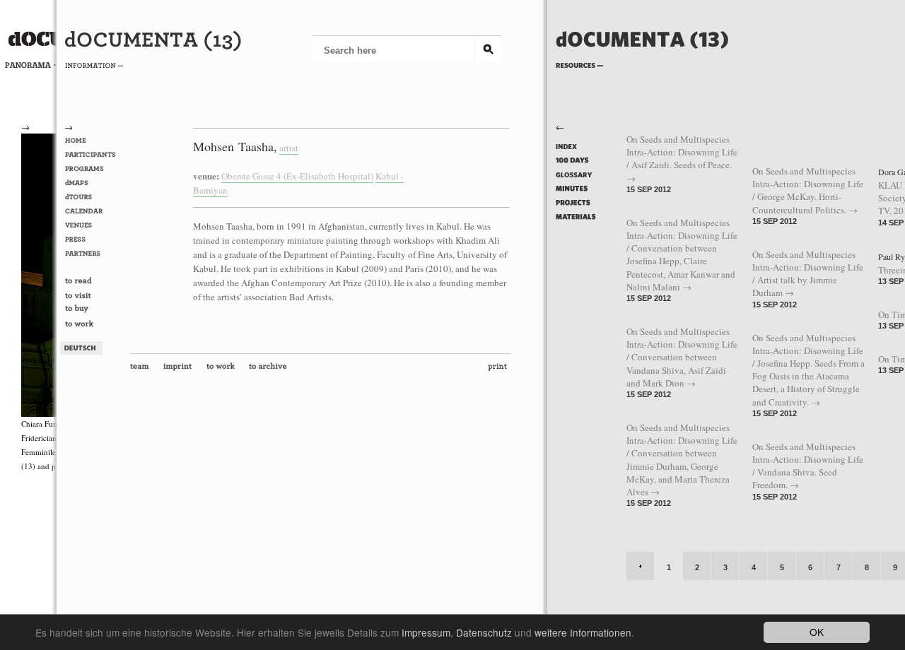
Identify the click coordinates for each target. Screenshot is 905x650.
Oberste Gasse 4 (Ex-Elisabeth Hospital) (297, 176)
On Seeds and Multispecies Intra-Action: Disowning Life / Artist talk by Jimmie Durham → (807, 274)
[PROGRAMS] (92, 169)
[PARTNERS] (92, 253)
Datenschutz (484, 632)
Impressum (426, 632)
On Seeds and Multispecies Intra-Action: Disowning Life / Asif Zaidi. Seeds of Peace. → (681, 158)
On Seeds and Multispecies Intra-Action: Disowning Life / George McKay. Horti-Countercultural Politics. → (807, 190)
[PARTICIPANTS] (92, 154)
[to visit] (92, 296)
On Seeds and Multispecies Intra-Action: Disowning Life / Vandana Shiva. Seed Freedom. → (807, 466)
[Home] (642, 61)
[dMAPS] (92, 183)
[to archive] (270, 369)
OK (817, 632)
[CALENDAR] (92, 211)
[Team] (142, 369)
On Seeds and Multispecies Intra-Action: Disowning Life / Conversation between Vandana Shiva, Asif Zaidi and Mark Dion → (681, 357)
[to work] (92, 325)
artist (288, 147)
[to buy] (92, 311)
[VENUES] (92, 225)
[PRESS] (92, 239)
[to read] (92, 282)
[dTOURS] (92, 197)
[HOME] (92, 140)
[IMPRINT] (181, 369)
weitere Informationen (583, 632)
